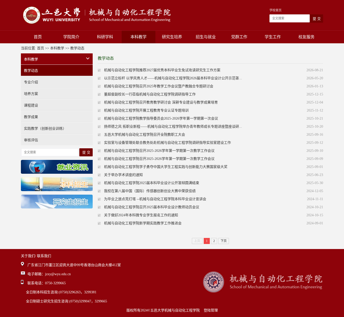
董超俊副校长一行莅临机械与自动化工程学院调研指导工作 (150, 94)
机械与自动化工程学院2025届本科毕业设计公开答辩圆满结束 (151, 183)
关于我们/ (28, 256)
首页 (38, 37)
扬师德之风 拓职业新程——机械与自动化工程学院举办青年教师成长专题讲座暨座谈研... (173, 126)
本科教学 (138, 37)
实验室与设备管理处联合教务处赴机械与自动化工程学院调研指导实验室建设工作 (167, 143)
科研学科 (105, 37)
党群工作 (239, 37)
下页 (224, 241)
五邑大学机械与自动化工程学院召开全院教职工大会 (144, 134)
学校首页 (275, 10)
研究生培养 (172, 37)
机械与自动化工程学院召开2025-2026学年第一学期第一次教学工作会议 (159, 151)
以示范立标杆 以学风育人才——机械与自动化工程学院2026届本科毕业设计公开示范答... (173, 78)
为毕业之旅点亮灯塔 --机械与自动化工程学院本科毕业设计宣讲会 (155, 199)
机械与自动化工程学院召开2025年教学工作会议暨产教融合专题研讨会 (158, 86)
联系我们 (44, 256)
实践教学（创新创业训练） (45, 128)
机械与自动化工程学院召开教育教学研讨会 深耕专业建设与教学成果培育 (161, 102)
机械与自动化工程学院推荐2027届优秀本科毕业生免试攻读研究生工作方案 (162, 70)
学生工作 (273, 37)
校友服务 (306, 37)
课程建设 (31, 105)
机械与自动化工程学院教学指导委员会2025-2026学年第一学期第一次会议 (161, 118)
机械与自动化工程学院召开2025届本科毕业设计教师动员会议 (151, 207)
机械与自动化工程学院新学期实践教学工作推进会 (143, 223)
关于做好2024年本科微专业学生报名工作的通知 (141, 215)
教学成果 (31, 117)
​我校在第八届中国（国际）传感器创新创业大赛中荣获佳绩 (150, 191)
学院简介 (71, 37)
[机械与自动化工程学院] (96, 15)
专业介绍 (31, 82)
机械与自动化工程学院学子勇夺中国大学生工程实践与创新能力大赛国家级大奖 (165, 167)
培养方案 (31, 94)
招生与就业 (206, 37)
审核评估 (31, 140)
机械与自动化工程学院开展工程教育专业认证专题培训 (146, 110)
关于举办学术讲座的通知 (123, 175)
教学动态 (77, 48)
